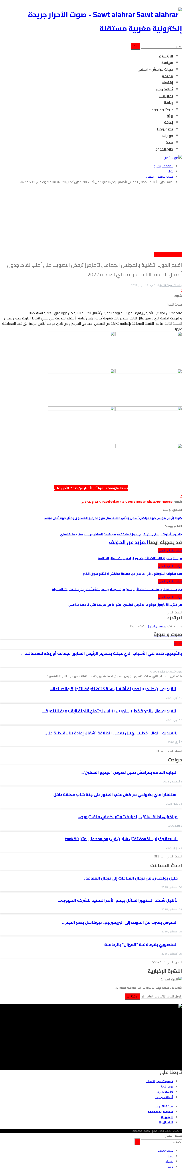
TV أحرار (178, 643)
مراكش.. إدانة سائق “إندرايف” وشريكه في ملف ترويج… (128, 816)
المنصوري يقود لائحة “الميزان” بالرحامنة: (141, 944)
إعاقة (168, 122)
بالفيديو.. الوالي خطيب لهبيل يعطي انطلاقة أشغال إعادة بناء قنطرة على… (110, 733)
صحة (169, 142)
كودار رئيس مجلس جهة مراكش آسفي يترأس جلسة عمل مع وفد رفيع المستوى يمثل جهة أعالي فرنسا (113, 518)
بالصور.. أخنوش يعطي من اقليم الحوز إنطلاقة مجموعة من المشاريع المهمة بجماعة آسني (121, 534)
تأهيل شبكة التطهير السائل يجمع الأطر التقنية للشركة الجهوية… (118, 900)
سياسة (167, 62)
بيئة (170, 115)
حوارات (167, 135)
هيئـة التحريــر (163, 1106)
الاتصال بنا (166, 1122)
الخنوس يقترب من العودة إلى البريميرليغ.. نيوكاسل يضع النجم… (120, 922)
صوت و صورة (162, 109)
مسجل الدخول (156, 626)
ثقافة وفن (164, 89)
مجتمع (167, 76)
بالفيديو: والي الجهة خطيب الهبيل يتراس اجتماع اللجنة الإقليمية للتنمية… (110, 711)
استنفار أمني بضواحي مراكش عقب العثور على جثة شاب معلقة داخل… (114, 794)
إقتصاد (167, 82)
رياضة (168, 102)
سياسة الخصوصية (160, 1111)
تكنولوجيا (165, 129)
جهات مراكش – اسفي (155, 69)
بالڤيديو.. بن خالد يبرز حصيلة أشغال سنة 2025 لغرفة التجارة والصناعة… (114, 688)
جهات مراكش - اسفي (171, 254)
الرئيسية (166, 56)
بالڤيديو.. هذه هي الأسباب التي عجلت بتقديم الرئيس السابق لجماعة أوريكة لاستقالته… (101, 653)
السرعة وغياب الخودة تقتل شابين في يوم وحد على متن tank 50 (121, 838)
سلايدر (157, 254)
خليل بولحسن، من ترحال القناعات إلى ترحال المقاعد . (131, 878)
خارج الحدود (164, 149)
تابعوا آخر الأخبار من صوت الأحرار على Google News (91, 488)
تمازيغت (166, 95)
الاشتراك (132, 996)
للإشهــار (167, 1117)
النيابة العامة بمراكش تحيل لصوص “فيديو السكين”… (129, 772)
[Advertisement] (91, 218)
